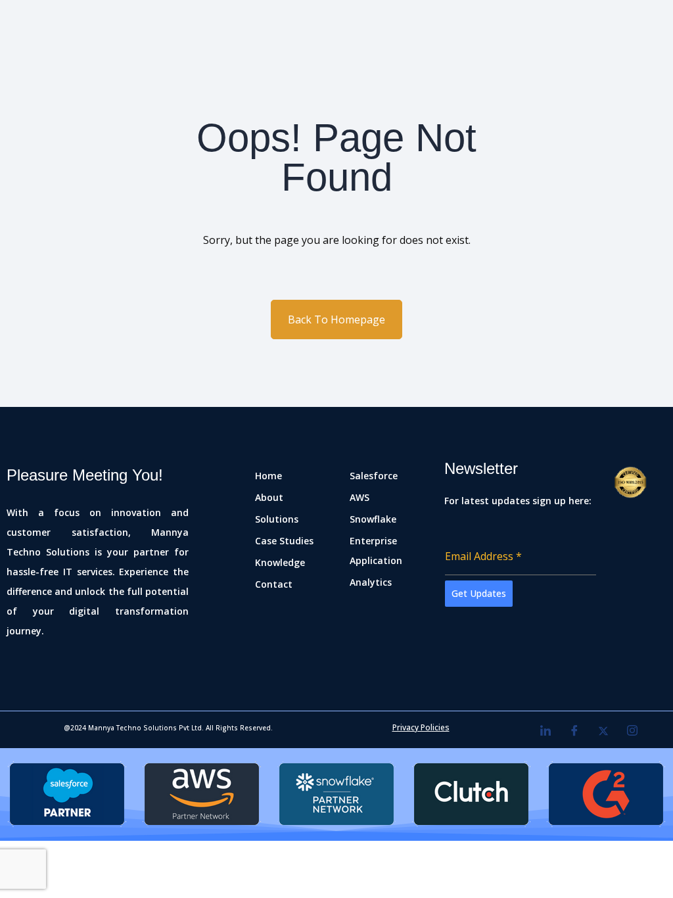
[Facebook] (574, 731)
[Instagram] (632, 731)
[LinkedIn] (545, 731)
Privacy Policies (421, 727)
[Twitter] (603, 731)
